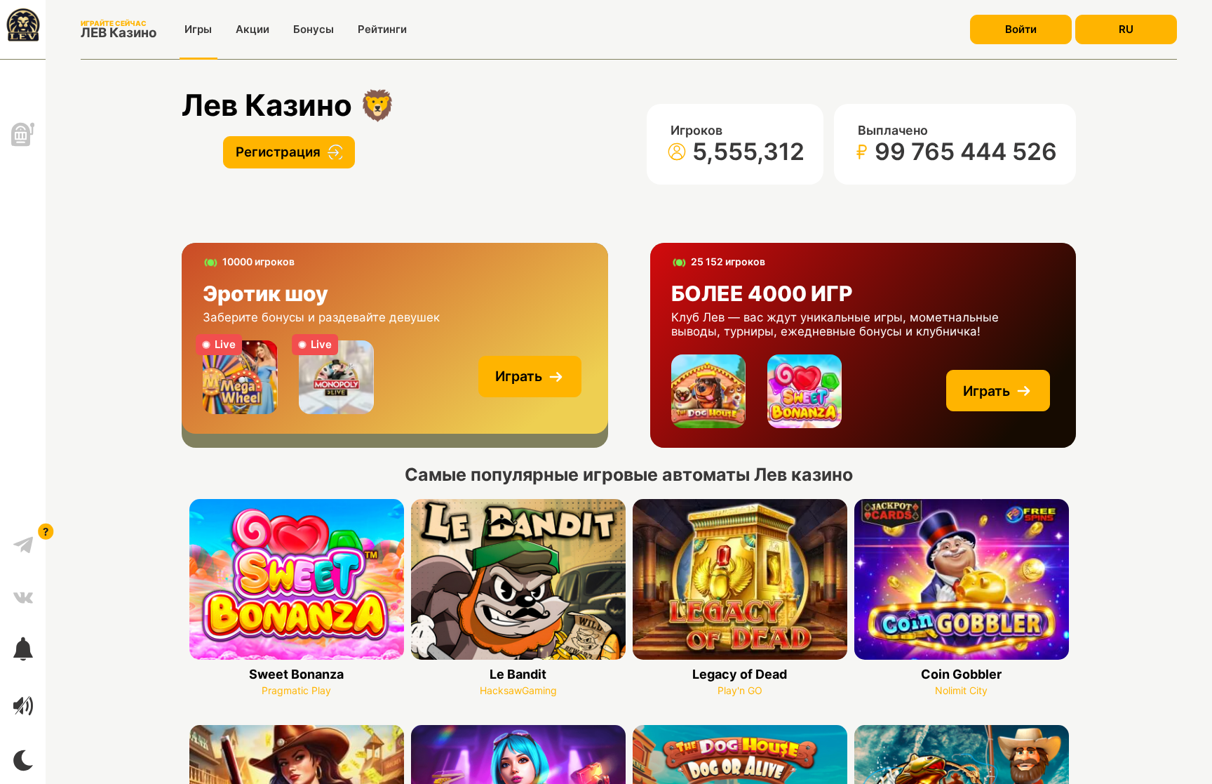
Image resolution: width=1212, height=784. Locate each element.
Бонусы (313, 29)
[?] (23, 539)
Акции (252, 29)
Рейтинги (382, 29)
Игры (198, 29)
